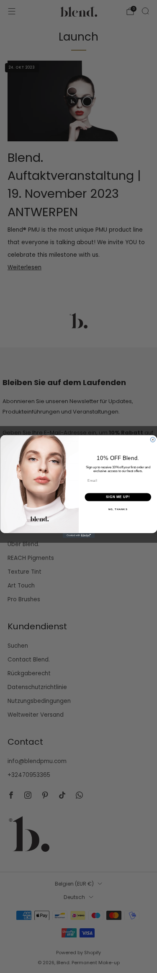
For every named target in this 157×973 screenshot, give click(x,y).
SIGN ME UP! (118, 496)
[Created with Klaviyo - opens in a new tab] (78, 535)
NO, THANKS (117, 509)
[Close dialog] (152, 439)
